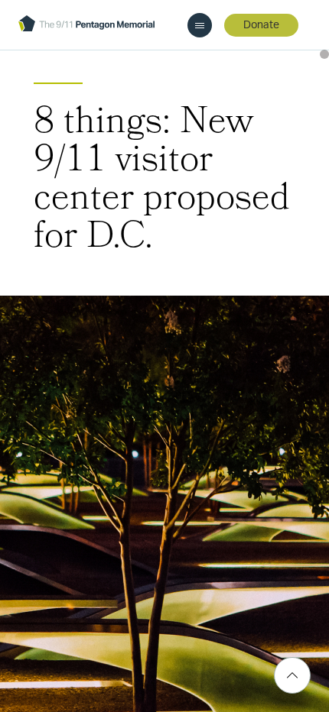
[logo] (86, 25)
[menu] (199, 25)
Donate (261, 25)
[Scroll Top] (292, 675)
